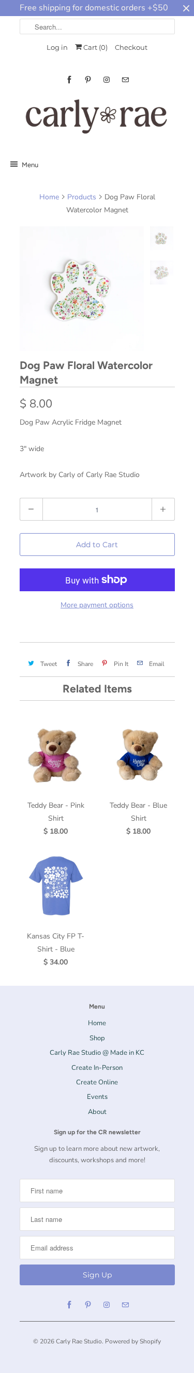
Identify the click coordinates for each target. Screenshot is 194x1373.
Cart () (95, 47)
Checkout (131, 47)
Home (97, 1023)
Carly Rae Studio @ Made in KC (97, 1052)
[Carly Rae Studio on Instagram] (106, 79)
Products (81, 197)
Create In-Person (97, 1067)
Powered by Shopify (133, 1341)
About (97, 1112)
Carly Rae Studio (79, 1341)
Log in (57, 47)
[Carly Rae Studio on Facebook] (69, 79)
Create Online (97, 1082)
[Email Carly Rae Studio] (125, 79)
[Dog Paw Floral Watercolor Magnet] (82, 288)
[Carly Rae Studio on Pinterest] (88, 79)
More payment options (97, 605)
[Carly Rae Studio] (97, 119)
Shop (97, 1038)
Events (97, 1097)
